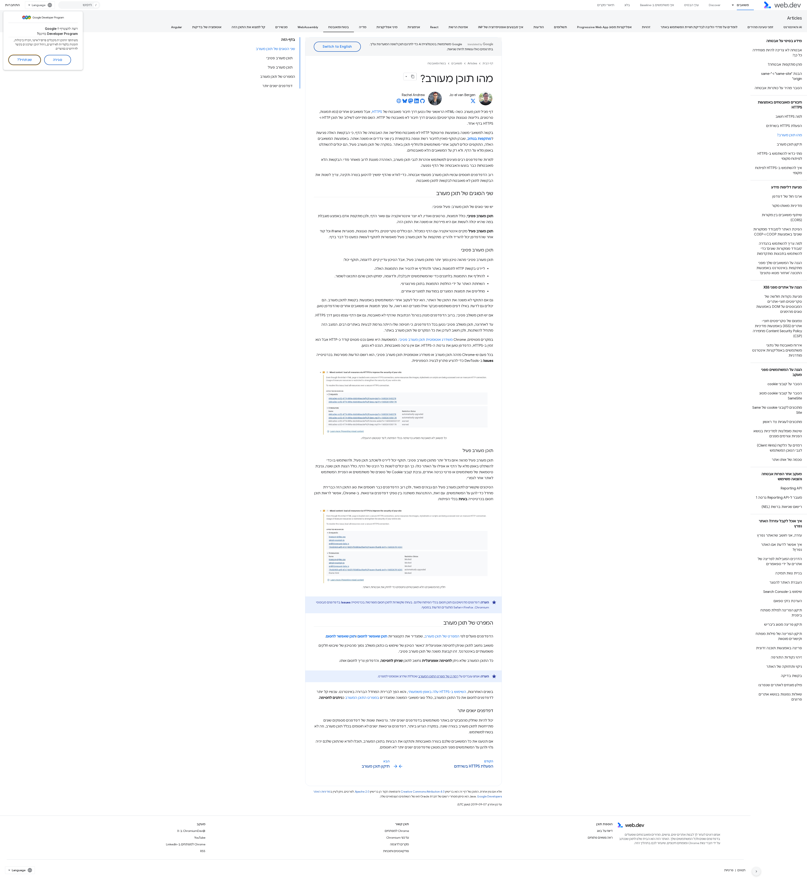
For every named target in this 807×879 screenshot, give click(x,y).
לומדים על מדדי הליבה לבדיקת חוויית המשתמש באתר (699, 27)
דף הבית (488, 63)
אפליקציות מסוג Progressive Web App (604, 27)
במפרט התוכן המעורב (362, 698)
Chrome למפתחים (397, 831)
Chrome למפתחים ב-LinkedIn (185, 844)
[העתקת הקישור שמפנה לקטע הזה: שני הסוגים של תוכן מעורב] (432, 193)
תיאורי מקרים (605, 5)
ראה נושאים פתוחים (600, 837)
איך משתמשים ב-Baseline (657, 5)
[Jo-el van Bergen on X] (473, 102)
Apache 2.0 (362, 791)
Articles (794, 18)
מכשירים (281, 27)
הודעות (538, 27)
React (434, 27)
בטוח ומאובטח (338, 27)
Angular (176, 27)
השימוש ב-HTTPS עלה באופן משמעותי (437, 692)
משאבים (743, 5)
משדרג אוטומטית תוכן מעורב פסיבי (426, 340)
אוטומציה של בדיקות (207, 27)
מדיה (362, 27)
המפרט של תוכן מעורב (442, 636)
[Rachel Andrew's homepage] (399, 102)
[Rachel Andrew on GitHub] (422, 102)
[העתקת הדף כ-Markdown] (413, 76)
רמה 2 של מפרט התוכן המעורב (438, 676)
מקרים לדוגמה (399, 844)
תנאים (741, 870)
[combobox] (79, 5)
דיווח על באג (605, 831)
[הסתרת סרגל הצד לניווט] (756, 871)
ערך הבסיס (691, 5)
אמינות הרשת (458, 27)
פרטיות (728, 870)
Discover (714, 5)
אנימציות (413, 27)
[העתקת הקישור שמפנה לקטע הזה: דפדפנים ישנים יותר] (454, 711)
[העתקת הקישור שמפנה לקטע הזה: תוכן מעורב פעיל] (459, 450)
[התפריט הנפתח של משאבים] (731, 5)
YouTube (199, 837)
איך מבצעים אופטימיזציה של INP (500, 27)
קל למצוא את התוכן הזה (248, 27)
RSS (202, 851)
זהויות (646, 27)
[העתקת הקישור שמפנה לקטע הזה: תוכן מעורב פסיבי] (457, 250)
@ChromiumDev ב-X (191, 831)
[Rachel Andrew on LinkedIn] (416, 102)
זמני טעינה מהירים (760, 27)
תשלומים (560, 27)
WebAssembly (308, 27)
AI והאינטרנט (792, 27)
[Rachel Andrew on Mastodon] (410, 102)
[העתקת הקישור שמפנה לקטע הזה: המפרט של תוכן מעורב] (439, 623)
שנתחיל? (24, 60)
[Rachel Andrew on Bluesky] (404, 102)
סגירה (57, 60)
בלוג (627, 5)
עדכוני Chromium (397, 837)
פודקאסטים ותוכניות (396, 851)
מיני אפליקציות (386, 27)
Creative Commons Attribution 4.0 (423, 791)
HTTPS (377, 112)
